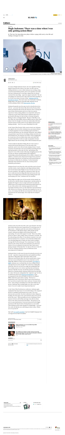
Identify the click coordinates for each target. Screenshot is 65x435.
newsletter (6, 402)
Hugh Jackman (10, 340)
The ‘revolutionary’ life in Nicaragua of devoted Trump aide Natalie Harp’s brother (55, 149)
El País (17, 335)
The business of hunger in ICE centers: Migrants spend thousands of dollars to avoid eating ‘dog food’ (55, 132)
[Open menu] (4, 17)
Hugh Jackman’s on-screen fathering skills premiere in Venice (26, 325)
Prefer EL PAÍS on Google (37, 82)
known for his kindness (28, 274)
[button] (32, 55)
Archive (24, 402)
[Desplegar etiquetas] (41, 340)
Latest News (60, 23)
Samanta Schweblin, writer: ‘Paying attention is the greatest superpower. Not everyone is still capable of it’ (54, 128)
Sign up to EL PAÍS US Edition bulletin (15, 319)
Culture (6, 23)
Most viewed (50, 145)
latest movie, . (29, 103)
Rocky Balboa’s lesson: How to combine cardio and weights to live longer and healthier (55, 163)
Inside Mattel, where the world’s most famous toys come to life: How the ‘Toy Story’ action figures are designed (55, 152)
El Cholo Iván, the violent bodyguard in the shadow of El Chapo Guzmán (55, 155)
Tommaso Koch (11, 78)
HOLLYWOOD (10, 26)
